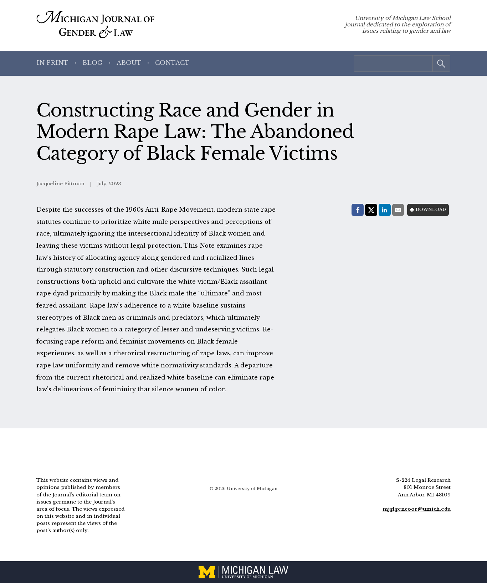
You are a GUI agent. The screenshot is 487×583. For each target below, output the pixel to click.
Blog (92, 63)
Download (431, 209)
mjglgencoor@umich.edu (417, 509)
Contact (172, 63)
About (129, 63)
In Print (52, 63)
